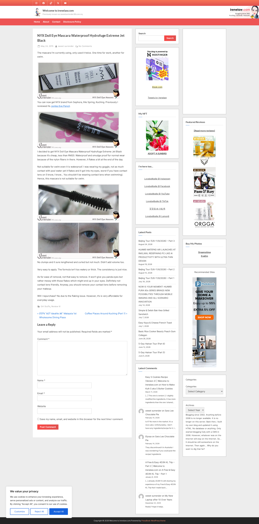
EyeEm (204, 256)
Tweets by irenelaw (157, 97)
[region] (39, 502)
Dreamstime (204, 252)
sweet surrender (66, 46)
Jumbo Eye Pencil (60, 106)
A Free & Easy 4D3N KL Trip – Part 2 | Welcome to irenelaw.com (159, 466)
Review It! (56, 306)
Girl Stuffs (45, 306)
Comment (43, 339)
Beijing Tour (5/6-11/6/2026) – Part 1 (156, 278)
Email (41, 393)
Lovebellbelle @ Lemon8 (157, 216)
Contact (56, 21)
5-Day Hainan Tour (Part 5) (151, 352)
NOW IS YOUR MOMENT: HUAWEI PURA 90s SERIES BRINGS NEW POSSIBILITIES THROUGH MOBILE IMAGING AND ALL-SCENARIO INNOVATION (155, 294)
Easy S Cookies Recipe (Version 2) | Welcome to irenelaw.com (157, 381)
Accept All (59, 511)
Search (142, 33)
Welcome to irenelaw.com (58, 10)
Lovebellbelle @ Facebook (157, 186)
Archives (190, 405)
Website (41, 406)
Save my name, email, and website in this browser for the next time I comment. (81, 419)
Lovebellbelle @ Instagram (157, 178)
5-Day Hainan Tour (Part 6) (151, 343)
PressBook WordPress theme (153, 520)
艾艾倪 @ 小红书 (157, 208)
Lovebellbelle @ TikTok (157, 201)
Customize (19, 511)
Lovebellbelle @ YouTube (157, 193)
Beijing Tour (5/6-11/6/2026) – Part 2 (156, 269)
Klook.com (157, 87)
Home (37, 21)
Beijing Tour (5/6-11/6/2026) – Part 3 (156, 241)
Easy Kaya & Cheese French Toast (155, 322)
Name (41, 380)
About (46, 21)
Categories (191, 386)
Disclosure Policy (72, 21)
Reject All (39, 511)
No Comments (85, 46)
